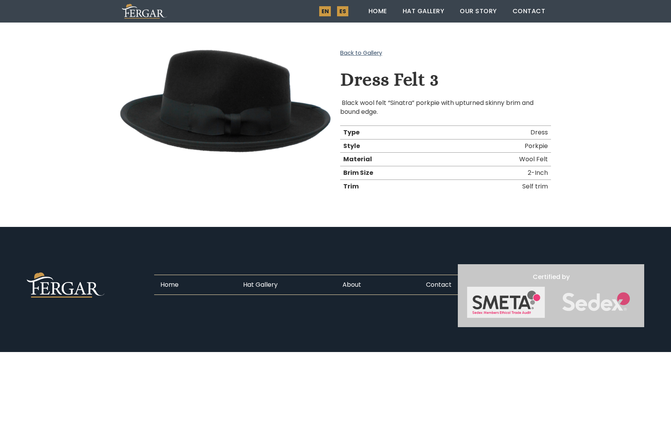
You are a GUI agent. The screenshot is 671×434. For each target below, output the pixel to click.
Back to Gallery (361, 53)
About (351, 284)
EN (325, 11)
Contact (529, 11)
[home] (144, 11)
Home (378, 11)
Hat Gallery (424, 11)
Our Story (478, 11)
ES (342, 11)
